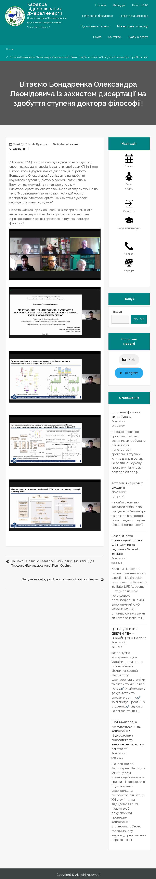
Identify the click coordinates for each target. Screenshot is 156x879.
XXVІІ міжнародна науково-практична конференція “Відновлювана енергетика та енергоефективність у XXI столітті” (128, 735)
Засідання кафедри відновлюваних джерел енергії (60, 579)
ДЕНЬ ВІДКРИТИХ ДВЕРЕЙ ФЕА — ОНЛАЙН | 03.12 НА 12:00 (129, 633)
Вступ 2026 (140, 5)
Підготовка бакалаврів (97, 15)
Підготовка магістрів (134, 15)
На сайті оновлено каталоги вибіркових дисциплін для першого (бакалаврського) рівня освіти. (52, 563)
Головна (100, 5)
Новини (73, 144)
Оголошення (17, 148)
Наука (97, 37)
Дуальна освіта (138, 37)
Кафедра (119, 5)
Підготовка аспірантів (95, 26)
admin (44, 144)
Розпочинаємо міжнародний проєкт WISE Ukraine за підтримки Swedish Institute (127, 545)
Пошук (117, 312)
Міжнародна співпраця (132, 26)
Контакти (114, 37)
